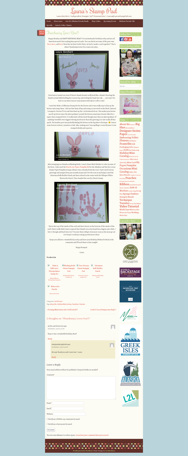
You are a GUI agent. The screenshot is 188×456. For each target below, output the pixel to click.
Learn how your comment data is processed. (92, 435)
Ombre (131, 172)
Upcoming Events (109, 21)
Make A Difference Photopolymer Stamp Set (54, 279)
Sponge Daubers (130, 193)
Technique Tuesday (126, 201)
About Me (53, 304)
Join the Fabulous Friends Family (77, 21)
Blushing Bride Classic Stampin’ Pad (68, 276)
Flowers (124, 140)
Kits (131, 159)
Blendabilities (130, 128)
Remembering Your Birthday (127, 181)
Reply (50, 339)
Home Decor (132, 156)
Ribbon (124, 184)
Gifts (131, 147)
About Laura (58, 21)
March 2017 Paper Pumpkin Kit (77, 167)
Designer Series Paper (130, 132)
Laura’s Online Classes (63, 25)
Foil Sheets (132, 141)
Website (50, 414)
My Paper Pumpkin (129, 164)
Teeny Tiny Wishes (135, 203)
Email (49, 408)
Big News (132, 124)
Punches (82, 304)
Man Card (131, 162)
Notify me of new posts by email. (60, 424)
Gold (125, 149)
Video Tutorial (129, 206)
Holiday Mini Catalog (64, 304)
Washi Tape (125, 209)
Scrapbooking (132, 191)
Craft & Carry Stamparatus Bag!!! (103, 310)
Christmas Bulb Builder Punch (97, 276)
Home (49, 21)
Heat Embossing (133, 150)
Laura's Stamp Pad (94, 10)
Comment (51, 375)
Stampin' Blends (127, 196)
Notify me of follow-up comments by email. (64, 419)
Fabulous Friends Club (127, 21)
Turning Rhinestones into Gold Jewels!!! (62, 310)
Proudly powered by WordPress (82, 451)
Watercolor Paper (125, 213)
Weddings (135, 212)
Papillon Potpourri (135, 175)
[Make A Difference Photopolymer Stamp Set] (54, 274)
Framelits (126, 144)
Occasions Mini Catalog (128, 170)
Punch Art (75, 304)
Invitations (127, 159)
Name (49, 403)
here (49, 44)
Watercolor (134, 209)
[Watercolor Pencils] (54, 289)
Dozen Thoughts (132, 134)
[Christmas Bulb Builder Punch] (97, 271)
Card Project (58, 301)
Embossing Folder (129, 137)
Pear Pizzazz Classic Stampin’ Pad (83, 276)
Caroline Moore (110, 451)
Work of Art (123, 215)
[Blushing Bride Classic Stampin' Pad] (68, 271)
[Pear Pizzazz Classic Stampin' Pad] (83, 271)
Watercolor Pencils (54, 293)
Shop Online (96, 21)
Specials (49, 25)
